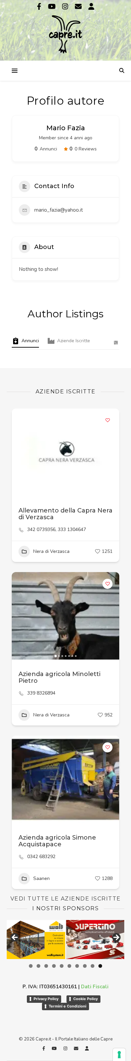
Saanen (41, 878)
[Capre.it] (65, 30)
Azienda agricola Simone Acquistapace (57, 841)
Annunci (30, 341)
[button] (20, 452)
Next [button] (116, 938)
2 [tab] (38, 966)
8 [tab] (85, 966)
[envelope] (79, 6)
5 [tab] (61, 966)
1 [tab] (31, 966)
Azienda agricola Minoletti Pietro (59, 677)
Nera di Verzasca (51, 551)
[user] (91, 6)
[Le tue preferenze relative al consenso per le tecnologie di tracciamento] (119, 1054)
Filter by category (113, 343)
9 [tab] (92, 966)
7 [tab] (77, 966)
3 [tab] (46, 966)
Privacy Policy (46, 998)
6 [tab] (69, 966)
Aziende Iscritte (73, 341)
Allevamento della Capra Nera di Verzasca (65, 514)
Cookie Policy (85, 998)
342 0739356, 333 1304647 (56, 530)
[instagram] (66, 6)
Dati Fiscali (94, 986)
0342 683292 (41, 857)
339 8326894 (41, 693)
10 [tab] (100, 966)
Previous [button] (15, 938)
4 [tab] (54, 966)
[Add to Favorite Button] (107, 420)
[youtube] (52, 6)
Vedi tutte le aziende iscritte (65, 898)
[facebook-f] (40, 6)
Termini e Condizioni (67, 1006)
